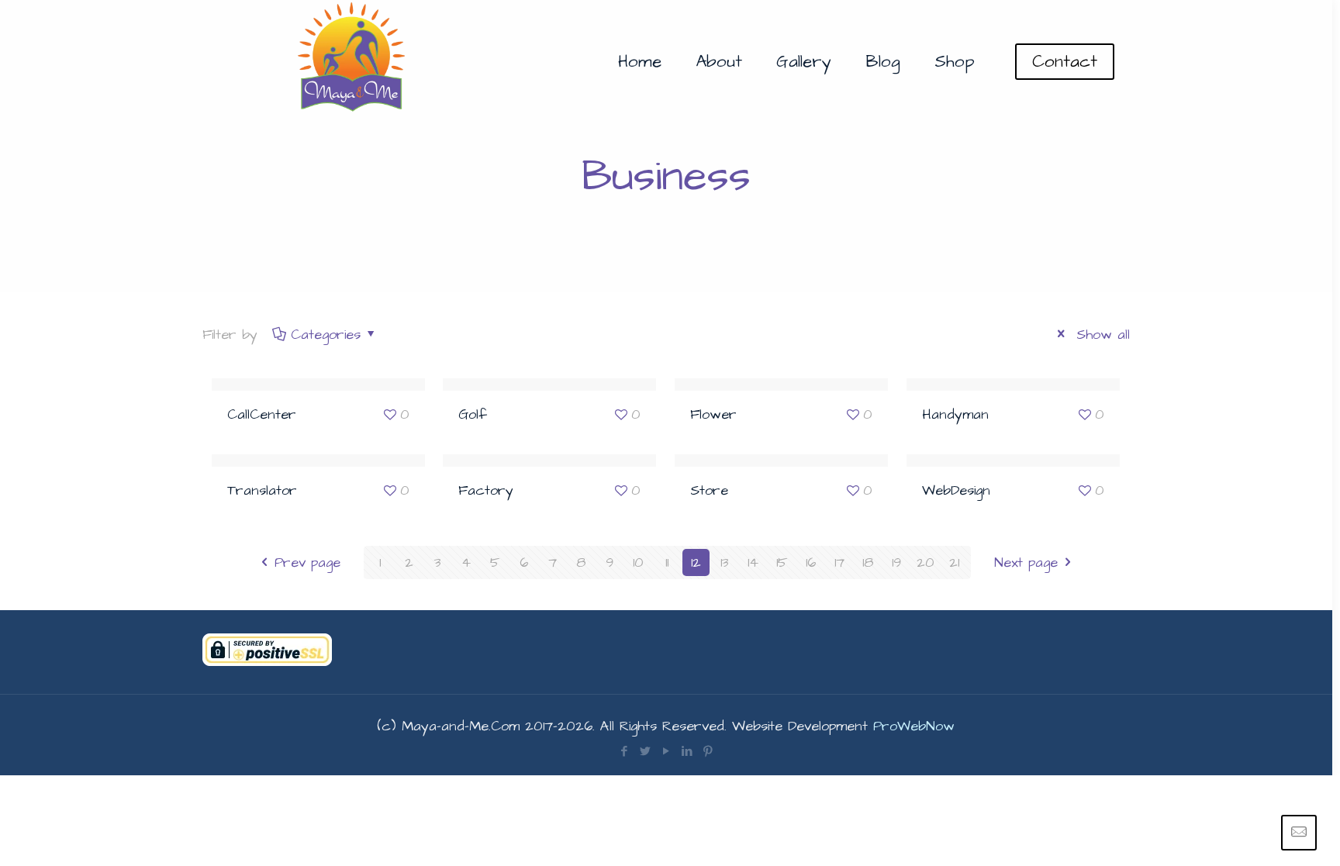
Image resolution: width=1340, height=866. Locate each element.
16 (811, 562)
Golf (472, 414)
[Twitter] (645, 752)
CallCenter (261, 414)
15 (781, 562)
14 (753, 562)
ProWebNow (914, 726)
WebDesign (956, 490)
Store (709, 490)
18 (867, 562)
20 (925, 562)
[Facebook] (624, 752)
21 (954, 562)
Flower (713, 414)
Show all (1100, 334)
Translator (262, 490)
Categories (326, 334)
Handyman (955, 414)
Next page (1026, 562)
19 (896, 562)
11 (666, 562)
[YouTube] (666, 752)
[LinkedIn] (687, 752)
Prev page (307, 562)
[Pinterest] (707, 752)
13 (724, 562)
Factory (485, 490)
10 (638, 562)
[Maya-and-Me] (353, 62)
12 (696, 562)
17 (839, 562)
